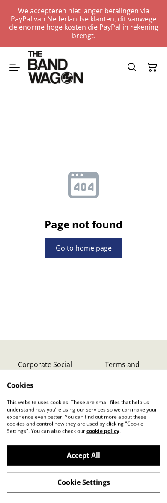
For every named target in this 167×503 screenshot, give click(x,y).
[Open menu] (14, 67)
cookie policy (102, 431)
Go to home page (84, 248)
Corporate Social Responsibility (45, 368)
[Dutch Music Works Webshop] (55, 67)
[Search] (132, 67)
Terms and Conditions (122, 368)
